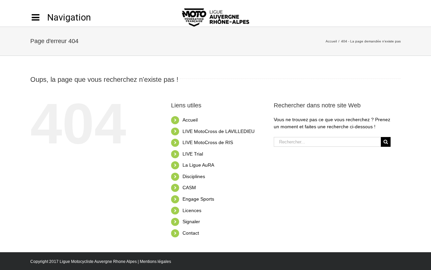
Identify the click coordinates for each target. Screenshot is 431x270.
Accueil (190, 120)
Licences (192, 210)
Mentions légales (155, 261)
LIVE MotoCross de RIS (208, 142)
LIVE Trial (193, 154)
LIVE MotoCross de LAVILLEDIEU (219, 131)
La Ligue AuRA (198, 165)
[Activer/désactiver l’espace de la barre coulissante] (60, 17)
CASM (189, 187)
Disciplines (194, 176)
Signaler (191, 221)
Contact (191, 233)
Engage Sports (198, 199)
